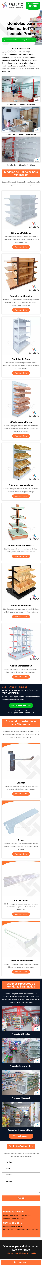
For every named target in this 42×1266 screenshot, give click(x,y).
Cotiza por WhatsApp (22, 705)
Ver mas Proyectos (20, 1136)
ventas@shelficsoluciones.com (21, 713)
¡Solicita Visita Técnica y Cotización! (19, 40)
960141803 (17, 1227)
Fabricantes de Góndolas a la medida (21, 1253)
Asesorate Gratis (21, 247)
